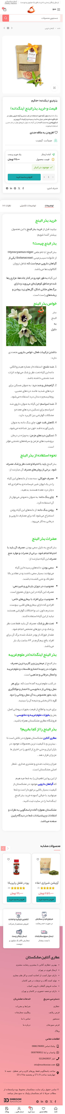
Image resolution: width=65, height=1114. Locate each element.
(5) (38, 888)
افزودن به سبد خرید (24, 177)
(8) (9, 888)
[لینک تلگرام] (7, 188)
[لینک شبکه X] (19, 188)
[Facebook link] (23, 188)
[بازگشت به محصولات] (8, 28)
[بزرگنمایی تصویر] (54, 87)
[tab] (49, 206)
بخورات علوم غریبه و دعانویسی (33, 715)
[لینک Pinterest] (15, 188)
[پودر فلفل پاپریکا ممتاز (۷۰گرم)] (16, 867)
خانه (58, 28)
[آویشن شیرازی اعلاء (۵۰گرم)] (46, 867)
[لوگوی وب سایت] (31, 10)
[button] (46, 899)
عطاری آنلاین (49, 738)
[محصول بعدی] (4, 28)
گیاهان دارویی (49, 28)
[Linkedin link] (11, 188)
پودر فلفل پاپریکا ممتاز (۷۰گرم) (18, 885)
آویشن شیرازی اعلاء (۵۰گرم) (47, 885)
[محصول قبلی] (12, 28)
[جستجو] (5, 18)
